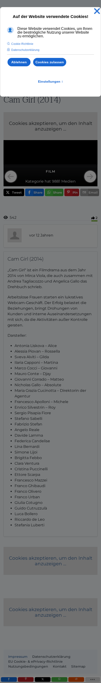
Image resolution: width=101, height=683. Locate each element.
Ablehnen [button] (19, 62)
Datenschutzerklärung (51, 657)
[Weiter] (90, 176)
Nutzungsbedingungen (28, 666)
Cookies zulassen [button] (49, 62)
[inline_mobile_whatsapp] (59, 679)
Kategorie (34, 181)
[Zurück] (11, 176)
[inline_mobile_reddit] (76, 679)
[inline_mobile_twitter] (42, 679)
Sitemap (78, 666)
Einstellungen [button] (50, 81)
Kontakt (59, 666)
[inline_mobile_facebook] (9, 679)
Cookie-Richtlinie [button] (22, 44)
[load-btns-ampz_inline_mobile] (92, 679)
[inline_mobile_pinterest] (26, 679)
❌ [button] (97, 11)
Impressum (17, 657)
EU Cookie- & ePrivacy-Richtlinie (35, 661)
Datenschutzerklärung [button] (25, 50)
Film (50, 171)
